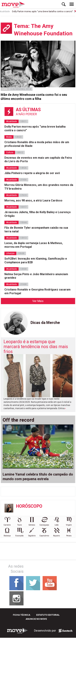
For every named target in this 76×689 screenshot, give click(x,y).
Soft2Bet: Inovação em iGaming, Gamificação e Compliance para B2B (35, 260)
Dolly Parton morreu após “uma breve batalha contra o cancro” (39, 11)
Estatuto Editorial (48, 615)
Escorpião (19, 536)
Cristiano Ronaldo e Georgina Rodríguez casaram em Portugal (37, 291)
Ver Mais (37, 301)
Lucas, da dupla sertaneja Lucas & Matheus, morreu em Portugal (33, 244)
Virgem (69, 525)
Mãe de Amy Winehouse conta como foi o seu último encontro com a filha (34, 97)
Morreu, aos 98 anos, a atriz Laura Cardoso (33, 200)
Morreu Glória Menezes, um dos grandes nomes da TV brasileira (38, 186)
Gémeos (31, 525)
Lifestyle (10, 253)
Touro (19, 525)
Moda (9, 137)
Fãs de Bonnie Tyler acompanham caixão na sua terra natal (36, 229)
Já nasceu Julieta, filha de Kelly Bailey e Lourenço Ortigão (37, 214)
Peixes (69, 536)
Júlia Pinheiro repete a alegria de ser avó (32, 173)
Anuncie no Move (36, 619)
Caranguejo (44, 525)
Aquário (56, 536)
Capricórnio (44, 536)
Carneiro (7, 525)
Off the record (18, 420)
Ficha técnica (21, 615)
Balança (7, 536)
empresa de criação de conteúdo (65, 630)
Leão (57, 525)
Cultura (9, 152)
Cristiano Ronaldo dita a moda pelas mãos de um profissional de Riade (36, 144)
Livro (4, 89)
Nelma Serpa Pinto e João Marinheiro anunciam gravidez (36, 276)
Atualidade (11, 121)
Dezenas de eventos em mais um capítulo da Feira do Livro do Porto (38, 159)
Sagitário (32, 536)
